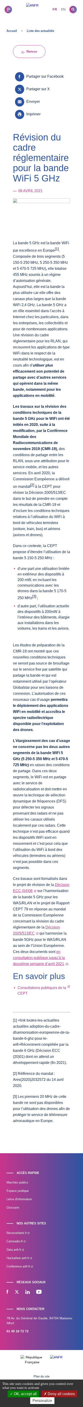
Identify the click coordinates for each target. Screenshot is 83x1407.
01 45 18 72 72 (17, 1331)
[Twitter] (17, 1292)
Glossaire (12, 1207)
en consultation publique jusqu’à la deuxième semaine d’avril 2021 (39, 958)
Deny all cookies (61, 1394)
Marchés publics (17, 1182)
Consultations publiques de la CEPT (42, 990)
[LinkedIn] (27, 1292)
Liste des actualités (40, 31)
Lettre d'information (19, 1199)
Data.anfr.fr (14, 1249)
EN (63, 9)
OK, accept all (25, 1394)
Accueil (11, 31)
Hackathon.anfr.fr (18, 1258)
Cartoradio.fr (15, 1241)
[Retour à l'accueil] (32, 9)
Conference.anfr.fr (18, 1266)
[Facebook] (7, 1292)
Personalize (42, 1401)
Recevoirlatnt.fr (17, 1233)
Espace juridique (17, 1191)
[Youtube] (39, 1292)
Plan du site (42, 1376)
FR (55, 9)
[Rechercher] (73, 9)
